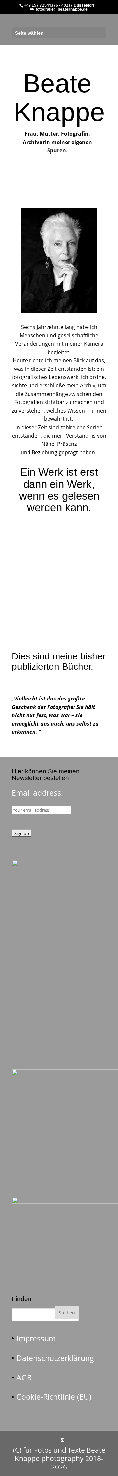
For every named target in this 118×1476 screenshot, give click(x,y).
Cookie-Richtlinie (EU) (53, 1397)
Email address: (37, 793)
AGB (24, 1377)
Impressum (36, 1338)
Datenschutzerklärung (55, 1358)
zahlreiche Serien (81, 427)
